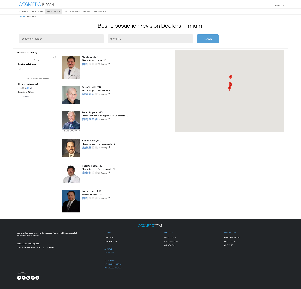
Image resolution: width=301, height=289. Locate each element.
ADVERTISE (228, 245)
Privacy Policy (34, 243)
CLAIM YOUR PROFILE (232, 238)
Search (208, 38)
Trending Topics (111, 241)
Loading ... (26, 96)
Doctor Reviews (72, 11)
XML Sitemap (110, 260)
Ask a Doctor (100, 11)
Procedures (37, 11)
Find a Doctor (170, 238)
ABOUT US (108, 249)
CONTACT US (109, 253)
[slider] (15, 57)
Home (22, 17)
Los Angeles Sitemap (113, 268)
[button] (229, 88)
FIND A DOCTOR (53, 11)
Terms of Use (22, 243)
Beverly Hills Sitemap (113, 264)
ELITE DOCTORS (230, 241)
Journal (23, 11)
